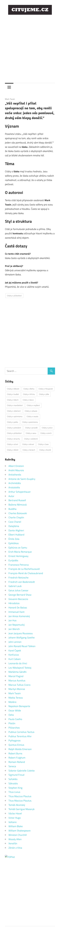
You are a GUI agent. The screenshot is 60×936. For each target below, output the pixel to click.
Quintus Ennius (16, 745)
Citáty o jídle (44, 394)
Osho (11, 715)
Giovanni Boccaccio (18, 599)
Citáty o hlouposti (46, 388)
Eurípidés (13, 560)
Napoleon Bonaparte (19, 706)
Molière (12, 702)
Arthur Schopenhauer (19, 492)
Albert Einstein (16, 466)
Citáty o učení (12, 444)
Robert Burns (15, 753)
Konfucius (13, 655)
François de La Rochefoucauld (24, 569)
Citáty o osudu (32, 416)
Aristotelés (14, 487)
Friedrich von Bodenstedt (21, 582)
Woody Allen (15, 839)
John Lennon (14, 642)
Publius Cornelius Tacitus (21, 732)
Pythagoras (14, 740)
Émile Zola (13, 539)
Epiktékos (13, 543)
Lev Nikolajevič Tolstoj (19, 668)
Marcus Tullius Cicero (19, 685)
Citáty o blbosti (13, 388)
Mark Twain (10, 98)
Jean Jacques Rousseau (20, 633)
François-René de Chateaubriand (25, 573)
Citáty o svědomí (31, 438)
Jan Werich (14, 629)
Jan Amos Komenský (19, 616)
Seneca (12, 766)
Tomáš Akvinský (16, 805)
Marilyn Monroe (16, 689)
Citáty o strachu (13, 438)
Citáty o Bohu (28, 388)
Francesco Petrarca (18, 565)
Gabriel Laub (15, 586)
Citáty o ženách (29, 449)
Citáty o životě (45, 449)
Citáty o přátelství (14, 295)
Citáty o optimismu (14, 416)
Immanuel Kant (16, 612)
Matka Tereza (15, 698)
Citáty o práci (47, 427)
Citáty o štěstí (12, 449)
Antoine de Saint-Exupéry (21, 479)
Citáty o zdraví (28, 444)
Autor (11, 496)
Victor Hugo (14, 818)
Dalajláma (13, 526)
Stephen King (15, 788)
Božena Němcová (17, 504)
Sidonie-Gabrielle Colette (21, 771)
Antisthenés (14, 475)
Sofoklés (12, 779)
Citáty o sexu (31, 433)
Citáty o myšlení (33, 405)
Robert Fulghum (16, 758)
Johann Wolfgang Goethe (21, 637)
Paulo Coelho (15, 719)
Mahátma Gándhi (17, 672)
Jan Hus (12, 620)
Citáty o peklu (12, 422)
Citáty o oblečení (14, 410)
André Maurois (16, 470)
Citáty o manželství (15, 405)
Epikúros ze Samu (17, 547)
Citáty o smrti (46, 433)
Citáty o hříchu (29, 394)
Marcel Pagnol (15, 676)
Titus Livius (14, 792)
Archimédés (14, 483)
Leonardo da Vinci (17, 663)
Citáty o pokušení (14, 427)
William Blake (15, 826)
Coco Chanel (14, 522)
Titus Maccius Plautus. (20, 800)
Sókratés (13, 783)
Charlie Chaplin (16, 517)
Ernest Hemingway (18, 556)
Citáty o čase (43, 444)
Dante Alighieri (16, 530)
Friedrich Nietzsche (18, 577)
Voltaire (12, 822)
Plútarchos (14, 728)
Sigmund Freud (16, 775)
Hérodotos (14, 603)
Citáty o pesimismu (30, 422)
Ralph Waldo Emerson (20, 749)
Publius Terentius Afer (20, 736)
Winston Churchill (17, 835)
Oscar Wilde (14, 710)
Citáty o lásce (28, 399)
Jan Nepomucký (16, 625)
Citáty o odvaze (31, 410)
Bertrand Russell (17, 500)
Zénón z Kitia (15, 848)
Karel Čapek (14, 650)
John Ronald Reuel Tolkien (21, 646)
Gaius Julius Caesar (18, 590)
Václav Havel (15, 813)
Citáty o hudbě (13, 394)
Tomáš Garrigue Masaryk (21, 809)
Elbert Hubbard (16, 534)
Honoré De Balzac (17, 607)
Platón (11, 723)
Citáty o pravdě (31, 427)
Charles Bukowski (17, 513)
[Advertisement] (30, 47)
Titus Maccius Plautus (19, 796)
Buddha (12, 509)
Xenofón (12, 843)
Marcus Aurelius (16, 680)
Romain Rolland (16, 762)
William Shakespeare (19, 830)
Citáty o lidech (12, 399)
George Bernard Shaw (19, 595)
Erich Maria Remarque (20, 552)
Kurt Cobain (14, 659)
